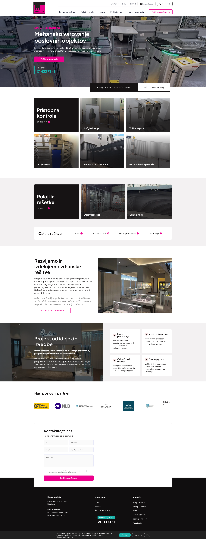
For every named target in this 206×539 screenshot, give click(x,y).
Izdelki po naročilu (136, 12)
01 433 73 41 (46, 71)
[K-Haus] (39, 8)
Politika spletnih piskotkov (64, 537)
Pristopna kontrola (67, 12)
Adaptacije (115, 4)
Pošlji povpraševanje (161, 12)
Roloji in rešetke (87, 12)
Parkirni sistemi (116, 12)
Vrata (102, 12)
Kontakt (132, 4)
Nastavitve (138, 535)
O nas (124, 4)
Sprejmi (124, 535)
